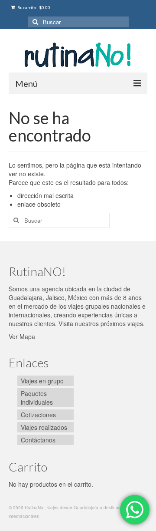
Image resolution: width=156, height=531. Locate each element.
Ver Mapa (22, 336)
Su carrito (33, 7)
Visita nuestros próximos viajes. (101, 323)
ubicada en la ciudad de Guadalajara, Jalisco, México (69, 293)
